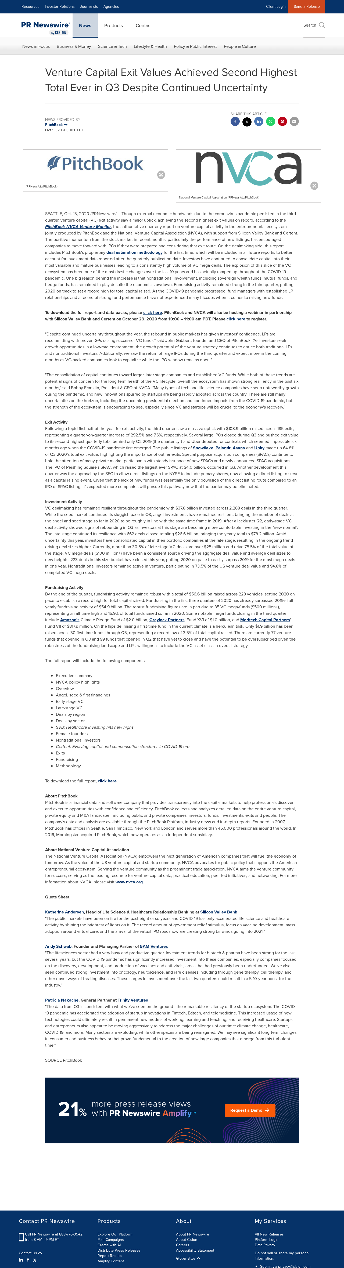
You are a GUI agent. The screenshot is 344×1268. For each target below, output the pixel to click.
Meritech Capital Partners (265, 620)
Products (113, 25)
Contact (144, 25)
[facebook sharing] (235, 122)
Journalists (89, 6)
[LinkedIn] (21, 1260)
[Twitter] (34, 1260)
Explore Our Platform (115, 1234)
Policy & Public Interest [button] (195, 46)
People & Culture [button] (240, 46)
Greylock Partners (167, 620)
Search (309, 25)
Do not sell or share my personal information (282, 1255)
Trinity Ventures (133, 1000)
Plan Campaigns (111, 1239)
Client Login (276, 6)
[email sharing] (294, 122)
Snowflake (203, 448)
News (85, 25)
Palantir (223, 448)
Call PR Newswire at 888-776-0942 (54, 1234)
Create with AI (109, 1245)
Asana (239, 448)
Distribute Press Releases (119, 1250)
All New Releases (269, 1234)
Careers (182, 1245)
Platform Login (266, 1239)
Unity (259, 448)
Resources (31, 6)
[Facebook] (28, 1260)
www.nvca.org (129, 882)
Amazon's (70, 620)
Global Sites (186, 1258)
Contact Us (28, 1253)
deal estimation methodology (134, 252)
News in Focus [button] (36, 46)
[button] (95, 163)
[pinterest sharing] (282, 122)
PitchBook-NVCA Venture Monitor (78, 226)
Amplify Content (111, 1261)
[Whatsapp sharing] (270, 122)
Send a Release (307, 6)
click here (152, 312)
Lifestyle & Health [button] (150, 46)
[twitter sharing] (247, 122)
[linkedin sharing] (258, 122)
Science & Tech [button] (112, 46)
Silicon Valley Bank (218, 912)
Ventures (154, 946)
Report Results (110, 1256)
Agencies (111, 6)
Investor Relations (60, 6)
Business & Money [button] (74, 46)
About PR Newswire (192, 1234)
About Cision (186, 1239)
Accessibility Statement (195, 1250)
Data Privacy (265, 1245)
